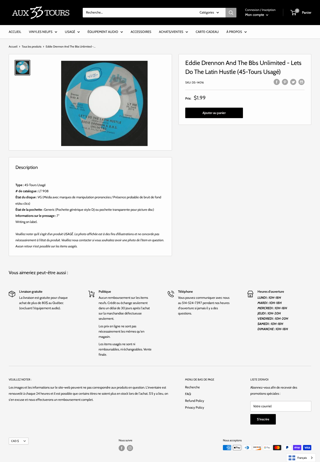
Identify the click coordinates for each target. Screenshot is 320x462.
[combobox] (301, 458)
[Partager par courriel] (301, 81)
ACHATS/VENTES (171, 32)
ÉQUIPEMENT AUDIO (103, 32)
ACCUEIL (15, 32)
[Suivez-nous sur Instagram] (130, 448)
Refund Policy (194, 401)
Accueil (13, 46)
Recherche (192, 387)
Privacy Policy (194, 407)
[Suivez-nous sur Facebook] (122, 448)
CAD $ (15, 441)
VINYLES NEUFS (40, 32)
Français (302, 457)
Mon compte (255, 15)
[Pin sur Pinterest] (285, 81)
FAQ (188, 394)
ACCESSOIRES (141, 32)
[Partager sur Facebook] (277, 81)
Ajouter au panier (214, 113)
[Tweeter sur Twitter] (293, 81)
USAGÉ (70, 32)
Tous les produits (31, 46)
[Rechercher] (231, 12)
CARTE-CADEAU (207, 32)
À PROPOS (234, 32)
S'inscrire (263, 419)
